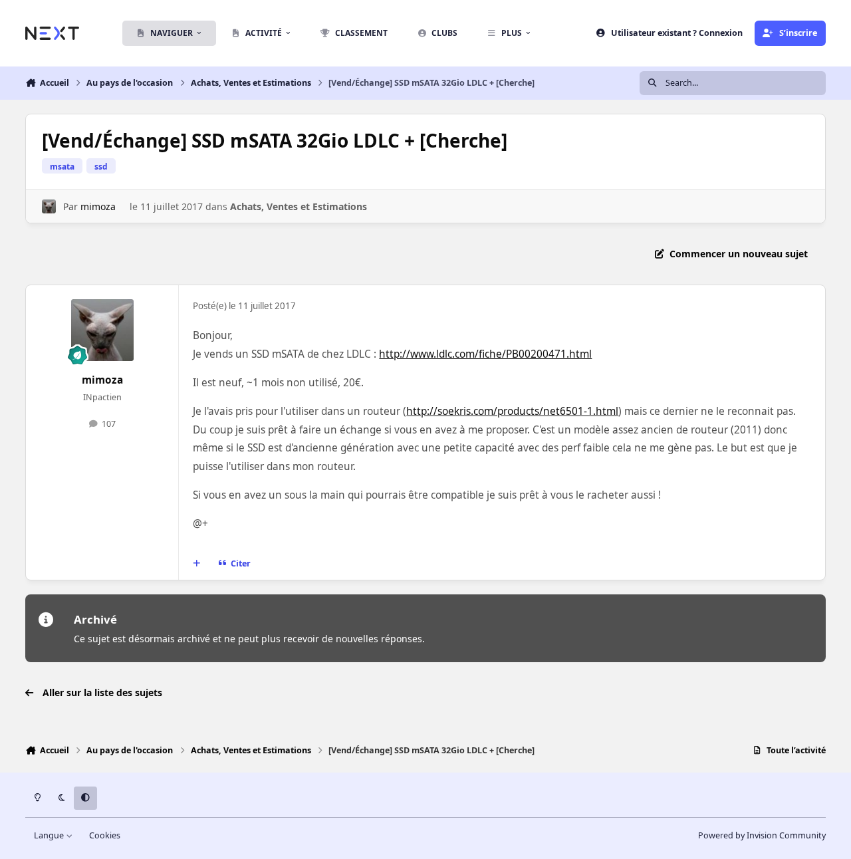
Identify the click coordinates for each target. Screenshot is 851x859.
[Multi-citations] (196, 563)
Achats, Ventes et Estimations (298, 206)
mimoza (98, 206)
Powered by (762, 835)
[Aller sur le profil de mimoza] (49, 206)
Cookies (104, 835)
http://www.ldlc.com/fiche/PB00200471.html (485, 354)
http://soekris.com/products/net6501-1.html (512, 411)
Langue (50, 835)
